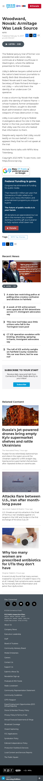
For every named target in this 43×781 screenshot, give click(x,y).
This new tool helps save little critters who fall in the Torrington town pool (22, 324)
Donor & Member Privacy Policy (16, 710)
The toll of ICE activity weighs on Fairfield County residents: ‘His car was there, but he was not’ (22, 353)
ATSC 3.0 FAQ (22, 620)
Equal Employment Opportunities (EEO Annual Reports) (19, 705)
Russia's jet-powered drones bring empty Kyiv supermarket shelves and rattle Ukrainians (20, 437)
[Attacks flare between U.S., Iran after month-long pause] (20, 482)
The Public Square (11, 757)
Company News (10, 629)
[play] (3, 778)
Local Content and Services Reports (18, 753)
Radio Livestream (11, 686)
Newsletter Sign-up (11, 676)
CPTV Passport (10, 700)
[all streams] (40, 778)
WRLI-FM (26, 618)
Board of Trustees (11, 644)
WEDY (23, 616)
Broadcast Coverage (12, 724)
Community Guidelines (13, 695)
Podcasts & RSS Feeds (13, 681)
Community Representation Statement (19, 690)
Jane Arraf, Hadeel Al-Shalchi (13, 509)
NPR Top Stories (18, 237)
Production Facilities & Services (16, 748)
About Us (8, 625)
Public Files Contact (10, 620)
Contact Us (8, 662)
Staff (6, 639)
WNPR (15, 618)
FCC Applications (10, 734)
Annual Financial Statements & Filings (18, 720)
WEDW (17, 616)
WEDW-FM (8, 618)
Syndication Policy (11, 738)
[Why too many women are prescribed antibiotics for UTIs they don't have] (20, 538)
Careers (7, 658)
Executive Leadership (12, 634)
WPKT (20, 618)
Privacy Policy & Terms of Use (15, 715)
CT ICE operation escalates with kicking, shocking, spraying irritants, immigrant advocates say (23, 338)
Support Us (8, 667)
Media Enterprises (11, 653)
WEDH (6, 616)
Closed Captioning (11, 729)
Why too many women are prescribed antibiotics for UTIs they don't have (21, 560)
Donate (35, 6)
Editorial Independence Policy (15, 743)
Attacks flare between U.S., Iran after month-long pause (21, 500)
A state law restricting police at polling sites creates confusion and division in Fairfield (23, 297)
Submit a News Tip (11, 672)
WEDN (12, 616)
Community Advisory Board (15, 648)
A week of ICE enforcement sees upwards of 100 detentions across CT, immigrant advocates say (23, 311)
